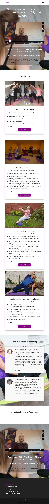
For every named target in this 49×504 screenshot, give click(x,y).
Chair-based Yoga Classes (12, 491)
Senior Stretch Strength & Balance (14, 493)
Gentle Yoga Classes (10, 489)
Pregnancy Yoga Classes (11, 486)
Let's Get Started (24, 130)
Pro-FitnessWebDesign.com (27, 502)
